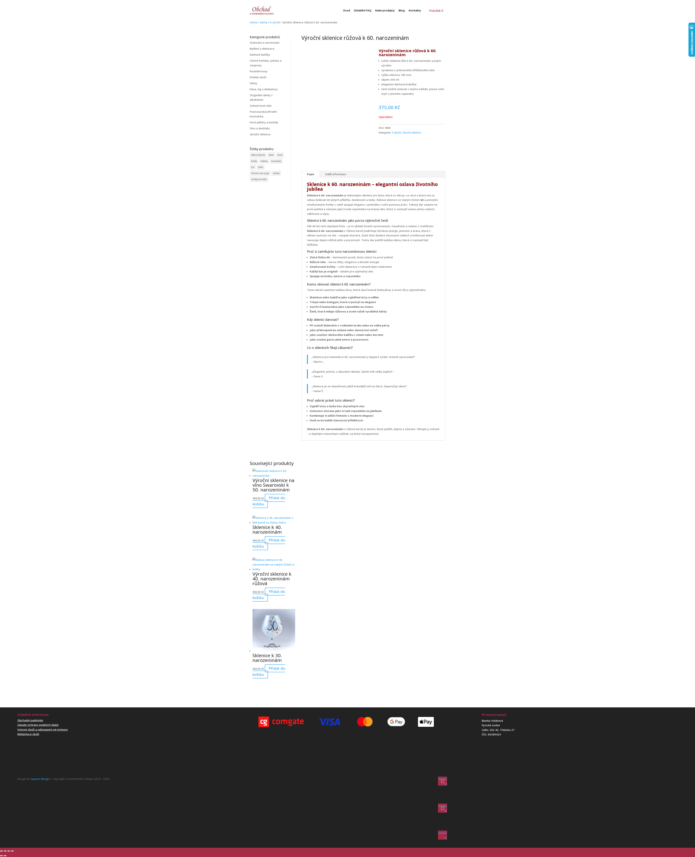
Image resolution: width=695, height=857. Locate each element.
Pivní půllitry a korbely (264, 122)
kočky (254, 161)
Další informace (335, 174)
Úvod (346, 10)
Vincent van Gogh (260, 173)
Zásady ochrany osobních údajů (37, 725)
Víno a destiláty (260, 128)
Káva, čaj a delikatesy (264, 89)
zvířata (276, 173)
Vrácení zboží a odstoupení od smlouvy (42, 729)
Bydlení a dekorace (262, 48)
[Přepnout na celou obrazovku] (5, 851)
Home (254, 22)
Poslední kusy (259, 71)
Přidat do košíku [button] (268, 500)
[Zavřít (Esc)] (12, 851)
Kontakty (415, 10)
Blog (402, 10)
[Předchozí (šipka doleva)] (1, 855)
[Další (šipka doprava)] (5, 855)
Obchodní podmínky (30, 720)
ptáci (260, 167)
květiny (264, 161)
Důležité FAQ (362, 10)
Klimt (271, 155)
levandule (276, 161)
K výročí (275, 22)
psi (252, 167)
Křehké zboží (258, 77)
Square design (40, 779)
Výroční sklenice (260, 134)
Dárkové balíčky (260, 54)
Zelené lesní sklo (260, 105)
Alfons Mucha (258, 155)
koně (280, 155)
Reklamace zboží (28, 734)
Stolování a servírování (264, 42)
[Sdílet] (8, 851)
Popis (310, 174)
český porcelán (259, 179)
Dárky (264, 22)
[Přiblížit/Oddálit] (1, 851)
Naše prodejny (385, 10)
